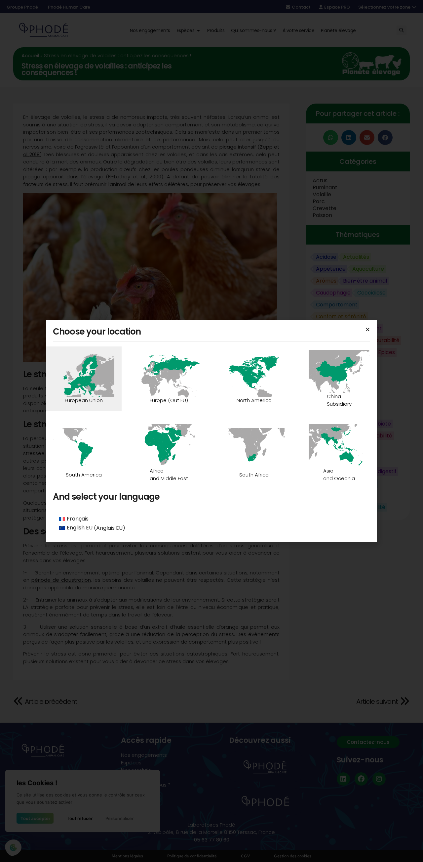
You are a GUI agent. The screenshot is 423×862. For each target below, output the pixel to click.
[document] (211, 431)
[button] (367, 329)
